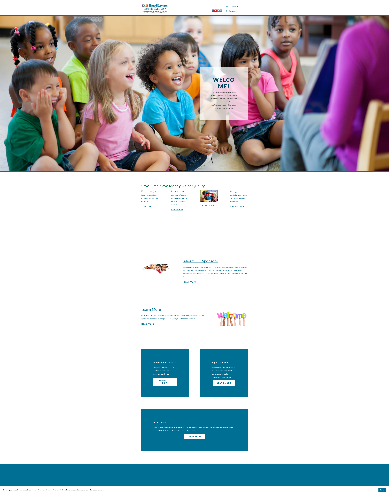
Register (235, 6)
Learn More (224, 383)
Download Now (165, 382)
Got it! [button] (382, 490)
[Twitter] (218, 10)
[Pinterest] (215, 10)
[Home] (159, 9)
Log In (228, 6)
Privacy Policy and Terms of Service (45, 490)
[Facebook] (213, 10)
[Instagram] (221, 10)
